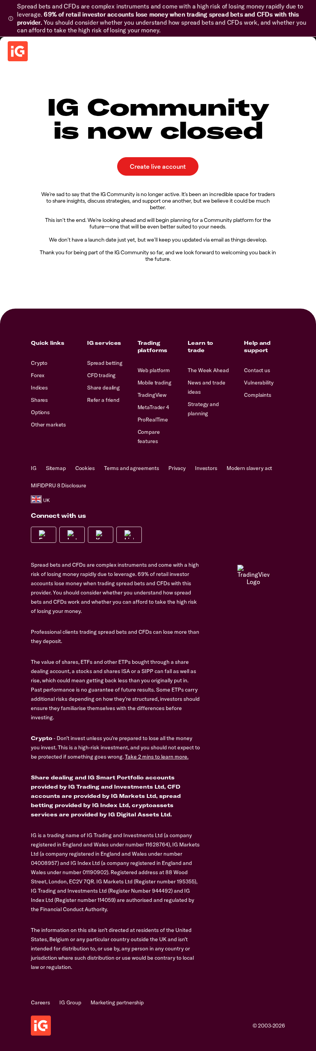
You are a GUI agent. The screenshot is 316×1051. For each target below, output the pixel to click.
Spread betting (105, 362)
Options (40, 412)
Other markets (48, 424)
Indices (39, 387)
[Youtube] (100, 535)
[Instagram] (72, 535)
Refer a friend (103, 399)
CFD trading (101, 375)
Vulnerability (258, 382)
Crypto (39, 362)
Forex (37, 375)
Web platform (154, 370)
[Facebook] (43, 535)
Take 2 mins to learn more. (156, 756)
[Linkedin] (129, 535)
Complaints (257, 394)
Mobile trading (154, 382)
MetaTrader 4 (153, 407)
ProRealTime (153, 419)
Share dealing (103, 387)
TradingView (152, 394)
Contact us (257, 370)
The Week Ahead (208, 370)
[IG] (18, 51)
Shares (39, 399)
